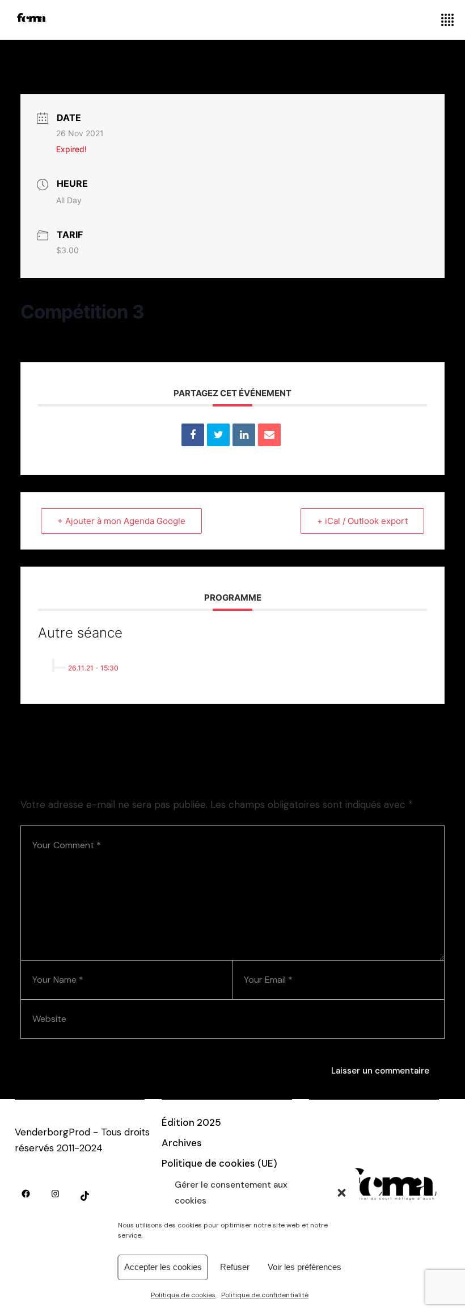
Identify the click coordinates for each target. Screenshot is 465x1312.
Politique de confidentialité (264, 1295)
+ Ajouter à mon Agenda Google (121, 520)
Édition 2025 (191, 1122)
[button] (342, 1192)
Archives (182, 1143)
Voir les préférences (304, 1267)
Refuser (235, 1267)
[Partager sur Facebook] (192, 435)
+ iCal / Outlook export (362, 520)
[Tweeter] (218, 435)
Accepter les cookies (163, 1267)
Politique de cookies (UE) (219, 1163)
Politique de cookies (183, 1295)
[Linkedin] (243, 435)
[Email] (269, 435)
